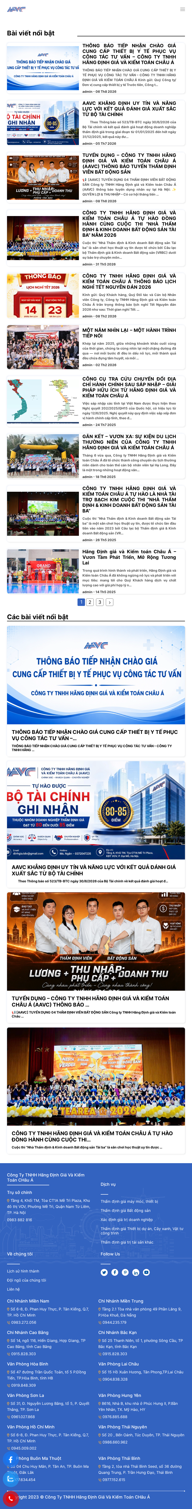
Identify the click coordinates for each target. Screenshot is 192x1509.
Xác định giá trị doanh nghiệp (127, 1219)
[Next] (109, 602)
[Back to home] (16, 9)
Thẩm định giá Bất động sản (126, 1210)
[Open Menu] (182, 9)
